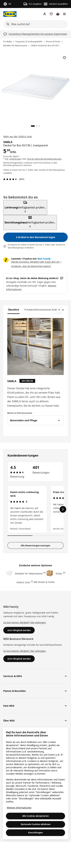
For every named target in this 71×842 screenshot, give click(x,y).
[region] (35, 86)
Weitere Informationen (19, 807)
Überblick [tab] (13, 309)
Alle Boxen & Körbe (44, 582)
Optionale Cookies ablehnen (36, 824)
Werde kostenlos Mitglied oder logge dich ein (35, 261)
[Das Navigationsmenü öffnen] (64, 14)
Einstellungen (35, 832)
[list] (35, 509)
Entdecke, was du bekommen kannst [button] (31, 266)
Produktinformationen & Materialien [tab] (46, 309)
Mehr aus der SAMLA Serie (17, 136)
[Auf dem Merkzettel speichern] (64, 57)
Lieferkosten (15, 159)
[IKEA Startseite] (10, 14)
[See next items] (59, 309)
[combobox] (34, 24)
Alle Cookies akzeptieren (35, 816)
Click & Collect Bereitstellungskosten (44, 159)
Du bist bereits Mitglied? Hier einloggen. (24, 622)
